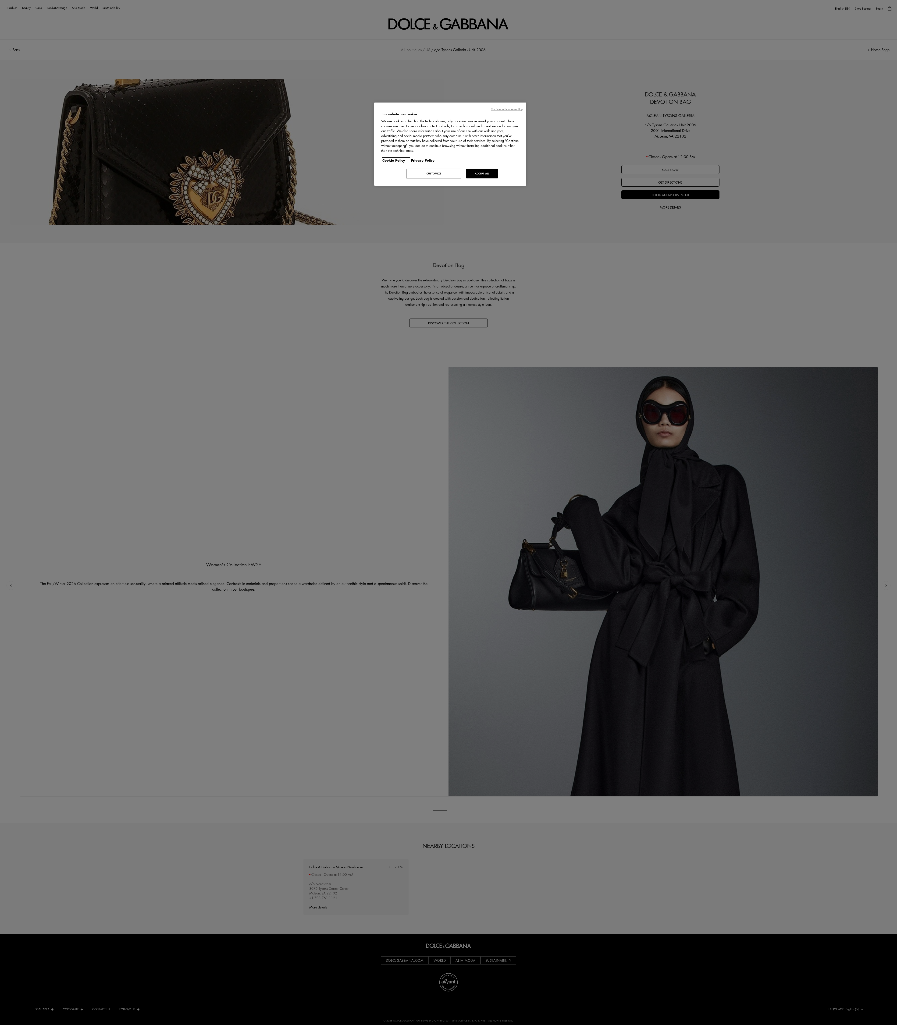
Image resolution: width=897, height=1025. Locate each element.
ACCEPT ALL (482, 173)
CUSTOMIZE (434, 173)
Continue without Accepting (507, 109)
